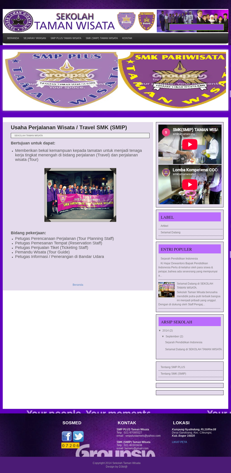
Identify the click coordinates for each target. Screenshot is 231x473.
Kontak (127, 38)
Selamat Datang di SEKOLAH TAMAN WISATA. (193, 349)
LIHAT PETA (179, 442)
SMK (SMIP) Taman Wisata (102, 38)
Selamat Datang (170, 232)
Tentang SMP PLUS (173, 367)
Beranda (78, 284)
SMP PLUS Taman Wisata (66, 38)
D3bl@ (123, 466)
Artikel (164, 225)
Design (110, 466)
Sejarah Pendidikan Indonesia (179, 258)
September (173, 336)
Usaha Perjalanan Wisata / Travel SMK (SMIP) (69, 127)
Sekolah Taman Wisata (126, 463)
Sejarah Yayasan (34, 38)
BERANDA (13, 38)
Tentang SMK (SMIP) (173, 373)
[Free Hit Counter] (70, 447)
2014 (165, 330)
